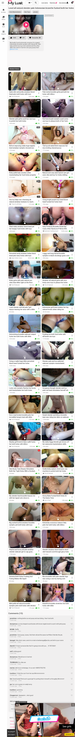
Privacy (12, 724)
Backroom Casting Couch (51, 231)
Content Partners (48, 727)
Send (70, 709)
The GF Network (15, 96)
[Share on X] (40, 17)
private (35, 12)
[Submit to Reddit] (36, 17)
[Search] (36, 3)
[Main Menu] (3, 2)
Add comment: (14, 701)
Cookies (12, 727)
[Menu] (67, 3)
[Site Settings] (72, 3)
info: (12, 718)
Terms (12, 721)
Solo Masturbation (15, 12)
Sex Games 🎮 (63, 3)
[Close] (73, 732)
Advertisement (47, 721)
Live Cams (45, 3)
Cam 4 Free (47, 500)
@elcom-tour (14, 49)
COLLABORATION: (49, 718)
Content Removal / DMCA (32, 722)
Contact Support (32, 726)
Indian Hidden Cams (16, 258)
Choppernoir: (14, 695)
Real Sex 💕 (53, 3)
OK (69, 733)
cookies (36, 731)
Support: (30, 718)
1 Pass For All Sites (16, 204)
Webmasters (46, 724)
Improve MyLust (31, 729)
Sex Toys (27, 12)
